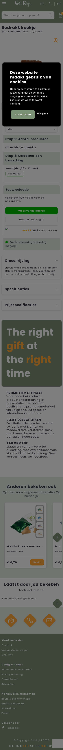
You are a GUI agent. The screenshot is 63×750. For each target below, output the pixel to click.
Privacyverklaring (12, 674)
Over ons (7, 654)
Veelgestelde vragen (15, 650)
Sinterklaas (9, 708)
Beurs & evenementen (16, 698)
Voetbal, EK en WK (13, 703)
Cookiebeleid (10, 679)
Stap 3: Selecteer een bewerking (23, 158)
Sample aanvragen (31, 219)
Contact (7, 645)
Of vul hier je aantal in (20, 147)
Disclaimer (8, 684)
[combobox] (24, 15)
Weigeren (42, 113)
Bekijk (37, 562)
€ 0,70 (12, 562)
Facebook (12, 727)
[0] (59, 15)
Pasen (5, 713)
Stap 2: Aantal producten (27, 139)
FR (42, 4)
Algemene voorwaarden (17, 669)
